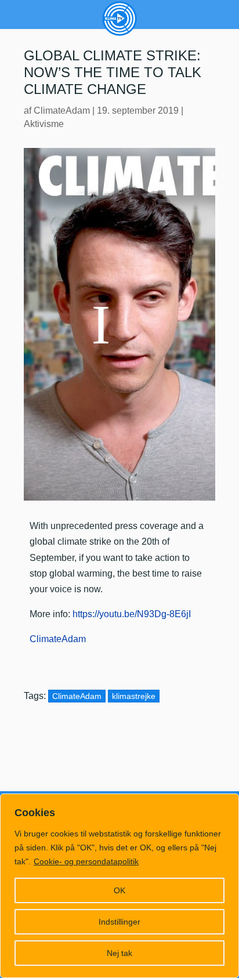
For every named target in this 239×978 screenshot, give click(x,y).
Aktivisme (44, 124)
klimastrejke (133, 696)
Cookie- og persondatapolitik (86, 861)
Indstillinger (119, 921)
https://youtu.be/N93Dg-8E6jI (132, 614)
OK (119, 890)
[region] (119, 886)
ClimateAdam (62, 110)
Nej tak (119, 953)
